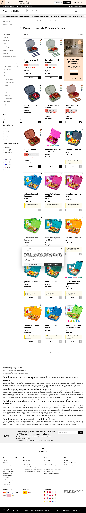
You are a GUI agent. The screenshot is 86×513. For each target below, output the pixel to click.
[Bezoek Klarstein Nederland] (47, 501)
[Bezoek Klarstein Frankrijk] (52, 492)
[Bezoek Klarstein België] (44, 501)
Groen (8, 162)
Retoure (46, 467)
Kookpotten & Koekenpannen (11, 92)
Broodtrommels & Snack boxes (12, 66)
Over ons (66, 460)
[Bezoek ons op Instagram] (4, 510)
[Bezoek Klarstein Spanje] (44, 495)
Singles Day (26, 462)
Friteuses (5, 27)
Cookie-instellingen (69, 464)
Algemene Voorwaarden (37, 510)
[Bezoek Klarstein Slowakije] (50, 495)
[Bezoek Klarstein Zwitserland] (50, 492)
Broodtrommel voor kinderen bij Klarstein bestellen (15, 373)
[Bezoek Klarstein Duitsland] (44, 492)
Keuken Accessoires (8, 60)
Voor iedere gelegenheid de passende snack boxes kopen (17, 372)
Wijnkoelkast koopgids (29, 464)
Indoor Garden (6, 101)
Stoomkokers (6, 53)
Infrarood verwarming (8, 471)
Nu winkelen (67, 2)
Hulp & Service (47, 460)
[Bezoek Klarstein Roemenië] (50, 498)
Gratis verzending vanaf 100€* (25, 6)
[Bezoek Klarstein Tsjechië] (52, 495)
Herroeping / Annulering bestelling (52, 469)
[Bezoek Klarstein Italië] (55, 492)
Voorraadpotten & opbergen (11, 63)
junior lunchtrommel (73, 150)
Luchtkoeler (6, 477)
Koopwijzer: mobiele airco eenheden (32, 469)
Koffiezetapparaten (8, 50)
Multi (8, 159)
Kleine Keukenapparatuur (9, 56)
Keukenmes (7, 95)
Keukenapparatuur (31, 20)
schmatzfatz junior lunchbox (31, 195)
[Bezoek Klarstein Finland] (55, 498)
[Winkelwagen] (82, 11)
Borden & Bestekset (9, 79)
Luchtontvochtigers (7, 464)
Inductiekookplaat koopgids (30, 467)
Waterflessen (7, 69)
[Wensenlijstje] (79, 11)
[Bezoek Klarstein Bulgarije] (52, 498)
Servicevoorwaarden (68, 492)
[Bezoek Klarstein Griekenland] (55, 501)
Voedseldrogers (7, 47)
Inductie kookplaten (8, 482)
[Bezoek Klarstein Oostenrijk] (47, 492)
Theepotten (6, 76)
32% (6, 134)
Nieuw (7, 147)
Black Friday (26, 460)
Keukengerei (7, 88)
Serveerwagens (8, 98)
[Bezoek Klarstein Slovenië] (52, 501)
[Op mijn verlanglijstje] (41, 40)
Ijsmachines (6, 40)
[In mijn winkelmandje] (39, 77)
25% (6, 128)
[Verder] (85, 16)
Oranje (8, 170)
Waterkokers (6, 31)
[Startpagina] (25, 20)
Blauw (8, 164)
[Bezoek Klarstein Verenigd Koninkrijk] (47, 495)
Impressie (47, 510)
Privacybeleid (74, 491)
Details (31, 77)
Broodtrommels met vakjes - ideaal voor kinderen (15, 370)
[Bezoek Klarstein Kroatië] (47, 498)
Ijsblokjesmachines (7, 43)
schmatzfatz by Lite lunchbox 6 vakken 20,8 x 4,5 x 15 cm (53, 151)
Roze (8, 167)
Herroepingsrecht (48, 471)
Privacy (26, 510)
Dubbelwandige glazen (9, 82)
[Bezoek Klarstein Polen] (44, 498)
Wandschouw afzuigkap (9, 479)
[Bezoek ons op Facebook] (8, 510)
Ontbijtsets (5, 104)
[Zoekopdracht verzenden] (27, 11)
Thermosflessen (8, 72)
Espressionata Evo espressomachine (73, 283)
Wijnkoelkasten (6, 460)
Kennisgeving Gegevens (70, 462)
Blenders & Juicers (7, 24)
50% (6, 139)
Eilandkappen (6, 467)
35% (6, 136)
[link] (32, 48)
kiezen (81, 34)
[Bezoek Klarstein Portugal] (50, 501)
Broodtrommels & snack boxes (10, 368)
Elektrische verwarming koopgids (31, 471)
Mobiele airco (6, 462)
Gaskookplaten (6, 484)
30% (7, 131)
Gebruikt (8, 149)
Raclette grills (6, 34)
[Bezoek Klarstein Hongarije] (55, 495)
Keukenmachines (7, 21)
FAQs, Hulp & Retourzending (77, 6)
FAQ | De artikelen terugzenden (51, 464)
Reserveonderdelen (7, 108)
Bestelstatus (47, 462)
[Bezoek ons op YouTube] (12, 510)
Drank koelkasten (7, 475)
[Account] (76, 11)
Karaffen (6, 85)
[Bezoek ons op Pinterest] (17, 510)
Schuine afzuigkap (7, 469)
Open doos (8, 152)
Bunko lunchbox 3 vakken (31, 61)
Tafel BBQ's (5, 37)
